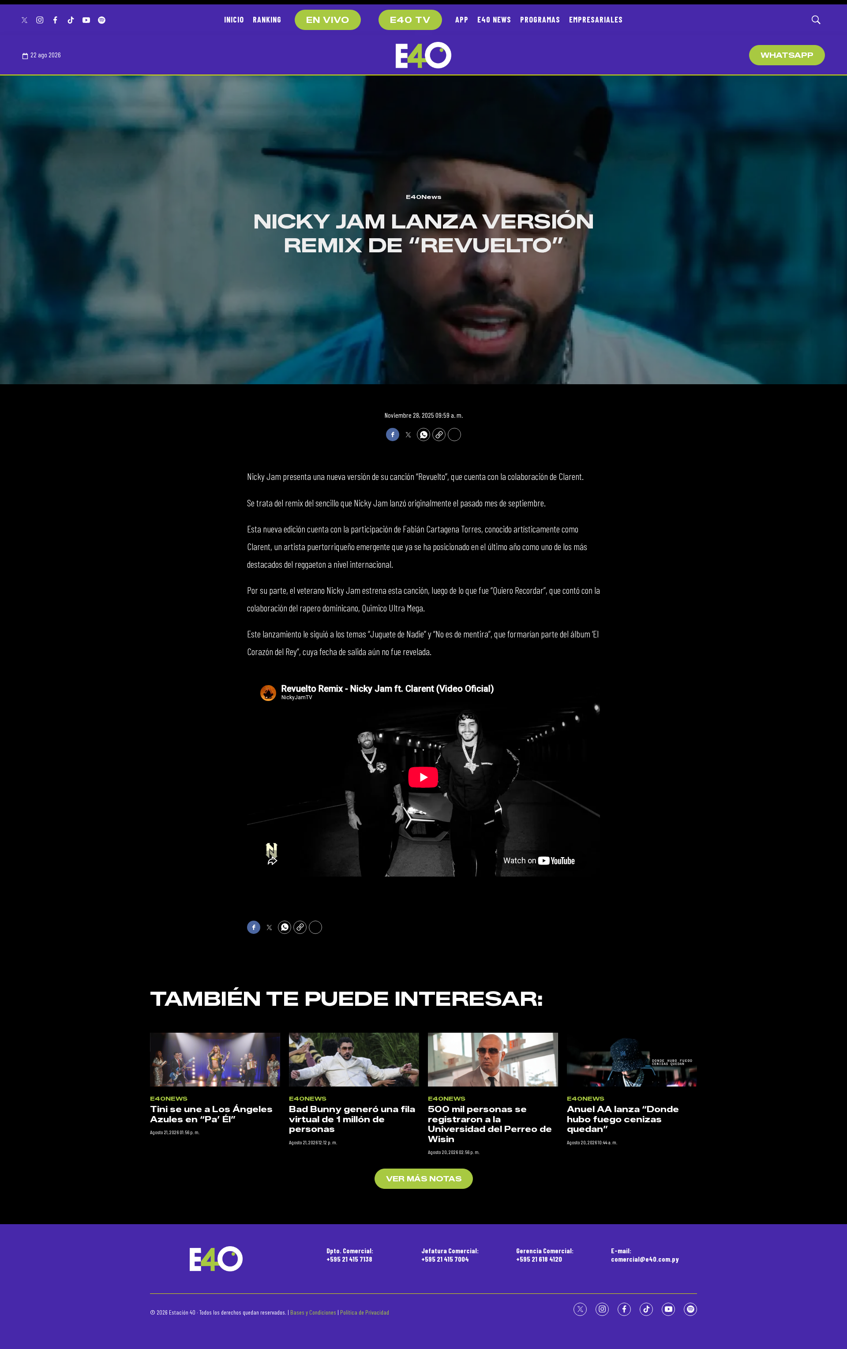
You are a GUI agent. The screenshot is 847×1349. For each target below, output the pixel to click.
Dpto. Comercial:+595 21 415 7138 (349, 1254)
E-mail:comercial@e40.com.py (645, 1254)
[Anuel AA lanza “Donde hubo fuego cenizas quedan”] (632, 1060)
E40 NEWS (494, 19)
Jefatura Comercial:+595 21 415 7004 (450, 1254)
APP (461, 19)
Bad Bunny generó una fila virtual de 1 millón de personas (352, 1119)
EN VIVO (327, 20)
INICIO (234, 19)
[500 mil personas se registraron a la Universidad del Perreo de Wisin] (493, 1060)
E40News (424, 196)
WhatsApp (787, 55)
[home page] (423, 55)
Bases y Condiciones (313, 1312)
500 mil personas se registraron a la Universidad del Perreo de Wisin (490, 1124)
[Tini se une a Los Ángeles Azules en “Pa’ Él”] (215, 1060)
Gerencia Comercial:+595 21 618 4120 (544, 1254)
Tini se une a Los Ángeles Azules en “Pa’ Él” (211, 1114)
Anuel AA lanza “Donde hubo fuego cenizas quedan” (623, 1119)
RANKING (267, 19)
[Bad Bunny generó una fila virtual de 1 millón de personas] (354, 1060)
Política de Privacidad (364, 1312)
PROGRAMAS (540, 19)
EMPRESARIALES (596, 19)
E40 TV (410, 20)
